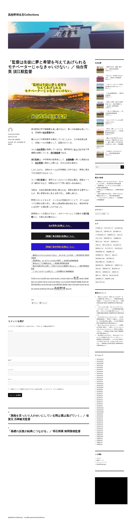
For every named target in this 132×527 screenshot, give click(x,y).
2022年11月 (100, 361)
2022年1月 (100, 381)
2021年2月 (100, 404)
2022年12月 (100, 359)
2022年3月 (100, 377)
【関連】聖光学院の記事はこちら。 (60, 247)
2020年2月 (100, 428)
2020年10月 (100, 412)
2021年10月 (100, 387)
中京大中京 (38, 278)
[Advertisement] (111, 490)
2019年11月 (100, 434)
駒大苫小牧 (45, 289)
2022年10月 (100, 363)
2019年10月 (100, 436)
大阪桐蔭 (86, 278)
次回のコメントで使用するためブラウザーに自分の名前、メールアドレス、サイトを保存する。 (38, 389)
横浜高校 (59, 284)
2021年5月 (100, 398)
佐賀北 (48, 278)
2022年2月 (100, 379)
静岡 (41, 288)
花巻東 (35, 288)
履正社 (33, 282)
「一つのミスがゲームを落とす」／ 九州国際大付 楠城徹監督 (52, 271)
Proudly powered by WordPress (34, 517)
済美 (73, 284)
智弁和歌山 (37, 284)
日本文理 (67, 282)
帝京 (36, 282)
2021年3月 (100, 402)
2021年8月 (100, 392)
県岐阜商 (77, 284)
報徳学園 (81, 278)
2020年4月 (100, 424)
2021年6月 (100, 396)
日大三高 (62, 282)
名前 (10, 360)
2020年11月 (100, 410)
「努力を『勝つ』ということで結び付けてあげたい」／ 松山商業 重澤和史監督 (114, 131)
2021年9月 (100, 390)
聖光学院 (82, 284)
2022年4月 (100, 375)
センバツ (77, 149)
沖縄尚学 (70, 284)
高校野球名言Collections (23, 14)
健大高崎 (57, 278)
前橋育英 (68, 278)
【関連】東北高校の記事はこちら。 (60, 236)
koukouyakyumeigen (14, 134)
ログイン (99, 458)
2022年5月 (100, 373)
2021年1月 (100, 406)
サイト (10, 379)
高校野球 (59, 288)
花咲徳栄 (106, 272)
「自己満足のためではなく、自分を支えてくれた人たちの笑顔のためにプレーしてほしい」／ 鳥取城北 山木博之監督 (110, 337)
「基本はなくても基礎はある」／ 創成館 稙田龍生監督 (50, 263)
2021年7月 (100, 394)
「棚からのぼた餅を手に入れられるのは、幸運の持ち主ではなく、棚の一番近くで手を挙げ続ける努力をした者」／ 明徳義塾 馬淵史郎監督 (110, 142)
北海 (72, 278)
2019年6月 (100, 444)
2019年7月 (100, 442)
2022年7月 (100, 369)
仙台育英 (47, 132)
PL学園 (33, 278)
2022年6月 (100, 371)
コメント (10, 331)
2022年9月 (100, 365)
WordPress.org (101, 464)
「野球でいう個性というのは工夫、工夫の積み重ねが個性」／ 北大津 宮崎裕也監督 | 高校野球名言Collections (110, 321)
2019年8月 (100, 440)
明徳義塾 (79, 282)
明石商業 (84, 282)
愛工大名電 (48, 282)
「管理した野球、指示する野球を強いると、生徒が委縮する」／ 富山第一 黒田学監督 (114, 104)
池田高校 (64, 284)
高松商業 (51, 288)
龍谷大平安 (69, 288)
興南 (85, 284)
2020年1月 (100, 430)
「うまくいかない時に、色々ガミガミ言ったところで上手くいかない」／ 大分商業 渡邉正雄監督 (110, 309)
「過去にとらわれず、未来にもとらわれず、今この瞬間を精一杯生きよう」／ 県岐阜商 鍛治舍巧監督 (110, 299)
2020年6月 (100, 420)
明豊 (87, 282)
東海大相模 (48, 284)
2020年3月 (100, 426)
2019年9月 (100, 438)
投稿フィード (100, 460)
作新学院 (52, 278)
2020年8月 (100, 416)
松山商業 (54, 284)
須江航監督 (55, 153)
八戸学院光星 (62, 278)
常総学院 (40, 282)
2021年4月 (100, 400)
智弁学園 (43, 284)
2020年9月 (100, 414)
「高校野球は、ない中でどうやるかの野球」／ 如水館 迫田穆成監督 (54, 260)
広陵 (44, 282)
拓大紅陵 (53, 282)
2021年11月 (100, 385)
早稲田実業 (73, 282)
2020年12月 (100, 408)
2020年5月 (100, 422)
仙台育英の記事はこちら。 (60, 225)
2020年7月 (100, 418)
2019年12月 (100, 432)
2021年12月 (100, 383)
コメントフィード (102, 462)
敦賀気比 (58, 282)
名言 (76, 278)
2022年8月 (100, 367)
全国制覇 (70, 159)
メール (10, 370)
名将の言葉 (11, 139)
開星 (38, 288)
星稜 (32, 284)
